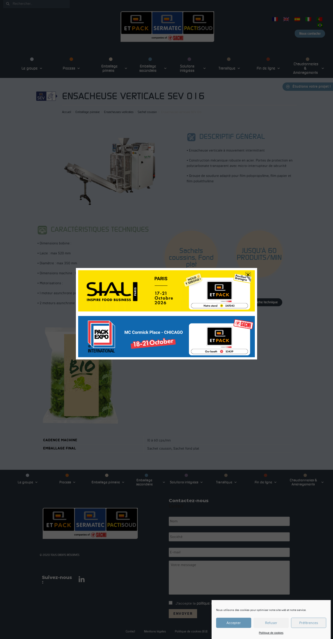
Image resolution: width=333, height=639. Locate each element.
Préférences (308, 623)
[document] (166, 319)
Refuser (271, 623)
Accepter (234, 623)
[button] (248, 274)
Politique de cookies (271, 632)
